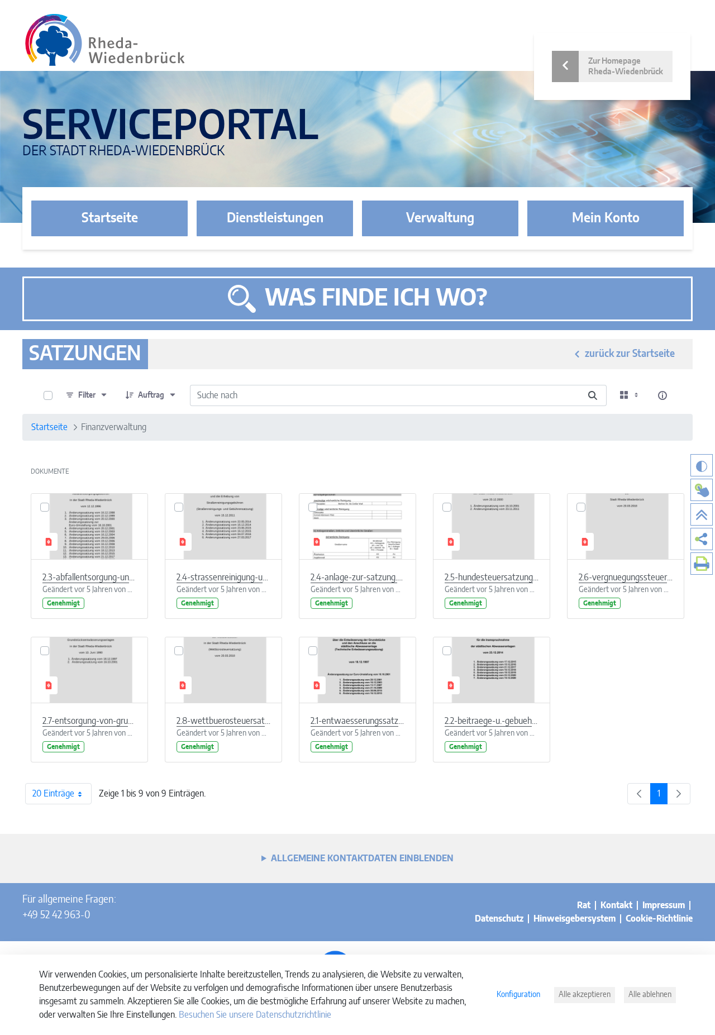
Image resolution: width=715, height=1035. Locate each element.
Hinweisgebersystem (574, 918)
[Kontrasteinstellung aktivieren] (701, 465)
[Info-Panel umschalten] (662, 395)
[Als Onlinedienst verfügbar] (701, 490)
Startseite (110, 218)
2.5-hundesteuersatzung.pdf (491, 577)
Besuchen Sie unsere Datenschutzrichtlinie (255, 1014)
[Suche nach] (593, 395)
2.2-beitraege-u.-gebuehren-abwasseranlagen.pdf (491, 721)
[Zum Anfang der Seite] (701, 514)
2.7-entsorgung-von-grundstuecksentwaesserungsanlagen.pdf (89, 721)
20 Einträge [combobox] (53, 793)
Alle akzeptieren (585, 995)
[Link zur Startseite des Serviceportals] (105, 39)
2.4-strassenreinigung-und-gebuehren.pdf (223, 577)
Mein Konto (606, 218)
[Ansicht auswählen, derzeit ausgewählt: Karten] (630, 395)
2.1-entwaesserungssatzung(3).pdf (357, 721)
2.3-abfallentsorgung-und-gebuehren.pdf (89, 577)
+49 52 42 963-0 (56, 915)
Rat (583, 905)
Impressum (663, 905)
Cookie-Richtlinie (659, 918)
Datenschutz (499, 918)
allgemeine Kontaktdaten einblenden (362, 858)
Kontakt (616, 905)
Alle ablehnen (649, 995)
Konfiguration (518, 995)
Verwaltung (440, 218)
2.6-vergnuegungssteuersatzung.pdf (626, 577)
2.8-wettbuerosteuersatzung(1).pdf (223, 721)
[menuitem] (701, 539)
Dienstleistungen (275, 218)
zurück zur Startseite (630, 354)
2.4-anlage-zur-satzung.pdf (357, 577)
